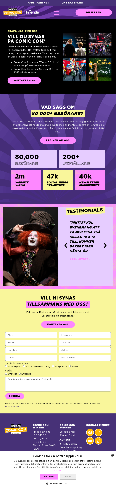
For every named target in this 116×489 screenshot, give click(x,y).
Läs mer (57, 470)
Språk (8, 371)
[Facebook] (90, 432)
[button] (39, 3)
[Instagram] (98, 432)
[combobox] (112, 455)
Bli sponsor (61, 366)
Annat (74, 366)
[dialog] (58, 470)
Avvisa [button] (68, 476)
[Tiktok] (98, 441)
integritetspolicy (12, 406)
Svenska (12, 374)
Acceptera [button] (49, 476)
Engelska (26, 374)
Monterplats (15, 366)
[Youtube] (90, 441)
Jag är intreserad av (16, 363)
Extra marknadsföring (38, 366)
